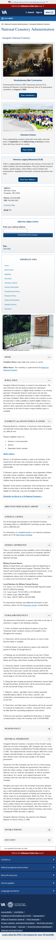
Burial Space (9, 270)
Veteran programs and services (14, 867)
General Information (12, 287)
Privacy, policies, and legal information (18, 923)
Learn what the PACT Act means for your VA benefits (28, 935)
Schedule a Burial (11, 283)
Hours (7, 266)
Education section (30, 605)
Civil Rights (18, 912)
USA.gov (21, 926)
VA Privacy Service (44, 923)
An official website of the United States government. (29, 2)
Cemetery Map (9, 205)
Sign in (39, 12)
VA (2, 24)
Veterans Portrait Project (12, 930)
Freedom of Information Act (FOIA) (16, 915)
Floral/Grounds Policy (12, 291)
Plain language (33, 919)
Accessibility (6, 912)
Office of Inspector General (12, 919)
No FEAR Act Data (8, 926)
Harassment (38, 915)
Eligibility (8, 274)
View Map (7, 249)
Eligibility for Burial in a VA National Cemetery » (22, 496)
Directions (8, 279)
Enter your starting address (14, 227)
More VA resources (9, 875)
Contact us (5, 859)
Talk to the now (26, 6)
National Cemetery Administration (16, 24)
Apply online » (9, 454)
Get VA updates (7, 883)
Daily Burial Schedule (24, 535)
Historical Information (12, 300)
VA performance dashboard (39, 926)
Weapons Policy (10, 296)
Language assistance (10, 891)
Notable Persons (10, 305)
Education (8, 309)
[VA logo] (4, 12)
